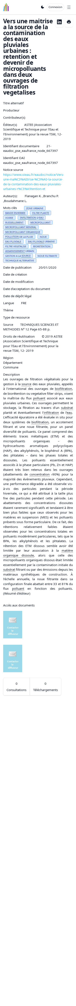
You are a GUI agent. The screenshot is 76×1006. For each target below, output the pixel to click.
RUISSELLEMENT (14, 222)
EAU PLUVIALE (13, 241)
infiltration (51, 412)
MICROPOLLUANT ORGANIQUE (22, 232)
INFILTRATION (28, 217)
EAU (41, 217)
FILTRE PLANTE (40, 212)
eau (69, 412)
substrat (67, 407)
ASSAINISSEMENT (15, 251)
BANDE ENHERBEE (15, 212)
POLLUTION (12, 236)
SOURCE (26, 255)
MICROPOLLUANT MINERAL (20, 227)
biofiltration (63, 388)
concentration (40, 474)
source (23, 27)
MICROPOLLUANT (40, 222)
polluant (39, 398)
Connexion (55, 7)
